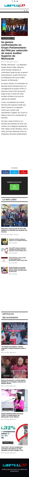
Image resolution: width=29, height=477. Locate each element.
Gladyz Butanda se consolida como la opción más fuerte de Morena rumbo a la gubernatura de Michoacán (18, 269)
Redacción (16, 61)
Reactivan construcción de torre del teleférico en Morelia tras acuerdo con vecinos (14, 230)
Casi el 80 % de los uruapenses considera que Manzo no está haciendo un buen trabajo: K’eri (18, 249)
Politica (7, 342)
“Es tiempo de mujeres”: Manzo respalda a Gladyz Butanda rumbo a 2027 (13, 348)
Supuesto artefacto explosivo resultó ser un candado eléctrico (18, 239)
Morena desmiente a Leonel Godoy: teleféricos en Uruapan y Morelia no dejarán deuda (13, 381)
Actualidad (6, 38)
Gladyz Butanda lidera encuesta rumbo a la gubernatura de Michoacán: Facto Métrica (12, 415)
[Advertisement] (14, 150)
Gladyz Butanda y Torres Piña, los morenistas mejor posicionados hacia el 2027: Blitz (18, 259)
